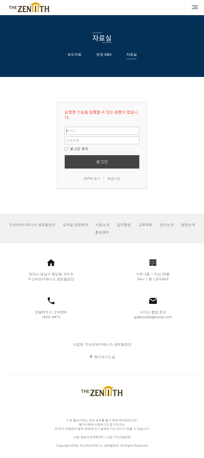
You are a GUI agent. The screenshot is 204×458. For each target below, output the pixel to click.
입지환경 (124, 224)
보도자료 (74, 54)
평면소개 (188, 224)
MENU (192, 7)
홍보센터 (102, 232)
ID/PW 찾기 (92, 178)
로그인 (102, 161)
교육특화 (145, 224)
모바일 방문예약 (75, 224)
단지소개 (167, 224)
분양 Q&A (103, 54)
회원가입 (113, 178)
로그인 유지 (78, 148)
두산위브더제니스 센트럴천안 (32, 224)
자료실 (131, 54)
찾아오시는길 (104, 356)
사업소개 (102, 224)
